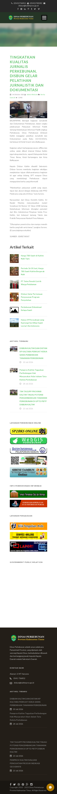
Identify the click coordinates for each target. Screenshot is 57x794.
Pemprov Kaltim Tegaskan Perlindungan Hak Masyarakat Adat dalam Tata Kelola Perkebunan (28, 716)
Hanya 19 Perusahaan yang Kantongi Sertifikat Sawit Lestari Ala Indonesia (32, 323)
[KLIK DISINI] (28, 431)
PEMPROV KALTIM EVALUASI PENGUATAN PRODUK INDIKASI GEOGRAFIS (25, 763)
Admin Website (32, 94)
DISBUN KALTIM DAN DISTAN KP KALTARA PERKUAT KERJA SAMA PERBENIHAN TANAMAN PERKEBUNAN (28, 702)
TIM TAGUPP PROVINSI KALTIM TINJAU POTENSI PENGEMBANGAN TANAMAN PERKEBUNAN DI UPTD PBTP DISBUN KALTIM (33, 398)
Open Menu (44, 17)
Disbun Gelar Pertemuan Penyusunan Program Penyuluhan (31, 297)
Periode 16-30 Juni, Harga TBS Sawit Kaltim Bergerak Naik (32, 271)
